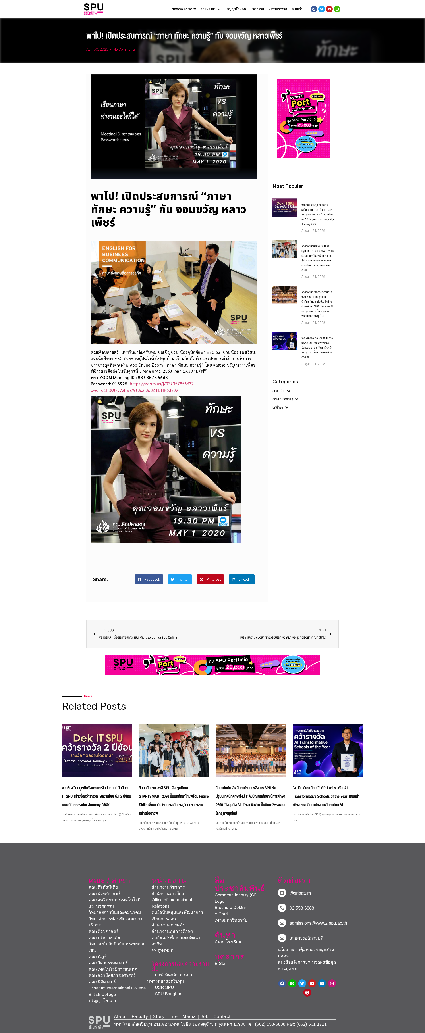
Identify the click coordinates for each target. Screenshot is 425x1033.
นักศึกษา (277, 407)
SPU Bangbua (164, 993)
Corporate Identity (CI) (236, 895)
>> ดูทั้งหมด (163, 950)
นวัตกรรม (257, 9)
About (120, 1016)
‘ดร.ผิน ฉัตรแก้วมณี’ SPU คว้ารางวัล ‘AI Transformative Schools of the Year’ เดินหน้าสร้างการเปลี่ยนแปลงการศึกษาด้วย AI (317, 348)
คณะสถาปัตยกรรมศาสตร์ (112, 975)
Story (159, 1016)
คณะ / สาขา (109, 880)
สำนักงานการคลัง (168, 925)
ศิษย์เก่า (297, 9)
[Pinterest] (307, 993)
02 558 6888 (302, 908)
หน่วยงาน (169, 880)
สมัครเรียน (278, 391)
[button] (149, 579)
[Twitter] (302, 983)
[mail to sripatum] (282, 923)
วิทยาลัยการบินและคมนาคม (115, 912)
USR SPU (160, 987)
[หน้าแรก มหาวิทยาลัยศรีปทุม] (99, 1022)
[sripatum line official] (282, 893)
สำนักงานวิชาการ (168, 887)
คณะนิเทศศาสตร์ (104, 893)
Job (205, 1016)
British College (102, 994)
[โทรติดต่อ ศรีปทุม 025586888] (282, 908)
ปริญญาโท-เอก (235, 9)
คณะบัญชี (98, 956)
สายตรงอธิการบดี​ (306, 938)
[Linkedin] (322, 983)
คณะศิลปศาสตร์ (103, 931)
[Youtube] (312, 983)
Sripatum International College (117, 988)
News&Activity (183, 9)
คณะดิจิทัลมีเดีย (103, 887)
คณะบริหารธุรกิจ (104, 937)
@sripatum (300, 893)
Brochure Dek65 (230, 907)
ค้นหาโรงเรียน (228, 941)
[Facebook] (282, 983)
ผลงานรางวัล (277, 9)
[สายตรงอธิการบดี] (282, 938)
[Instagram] (332, 983)
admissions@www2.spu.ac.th (318, 923)
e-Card (221, 914)
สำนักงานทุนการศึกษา (172, 931)
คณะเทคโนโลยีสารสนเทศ (113, 969)
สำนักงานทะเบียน (168, 893)
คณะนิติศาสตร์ (102, 981)
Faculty (140, 1016)
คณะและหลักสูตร (282, 399)
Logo (219, 901)
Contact (222, 1016)
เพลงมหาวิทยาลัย (231, 920)
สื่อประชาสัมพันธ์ (240, 884)
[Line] (337, 9)
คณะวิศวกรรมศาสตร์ (108, 962)
